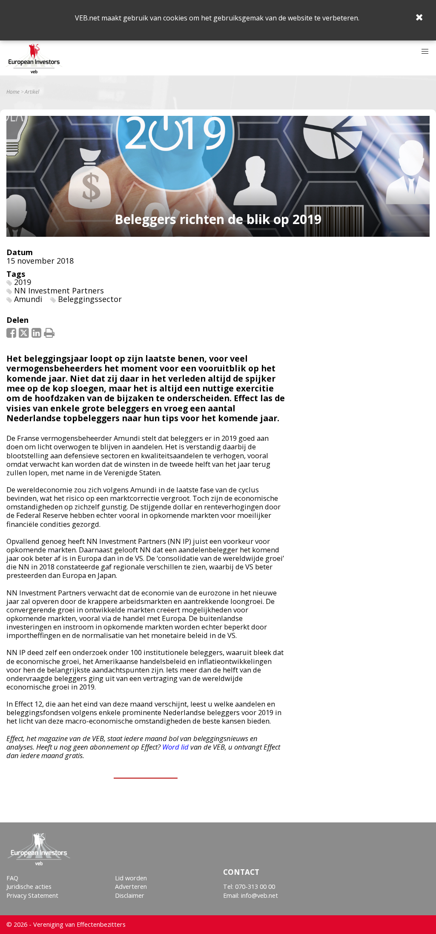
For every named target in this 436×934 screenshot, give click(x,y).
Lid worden (131, 878)
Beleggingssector (90, 299)
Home (13, 92)
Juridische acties (29, 886)
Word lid (175, 747)
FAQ (12, 878)
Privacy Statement (32, 895)
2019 (22, 282)
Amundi (28, 299)
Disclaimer (129, 895)
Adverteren (131, 886)
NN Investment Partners (59, 290)
